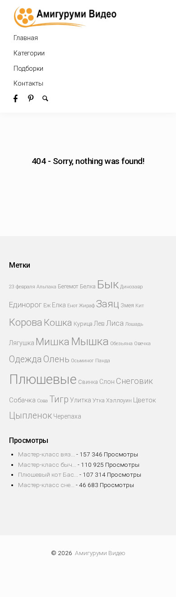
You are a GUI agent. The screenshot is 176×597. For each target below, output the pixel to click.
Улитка (80, 400)
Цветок (144, 400)
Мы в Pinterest (35, 98)
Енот (72, 306)
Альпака (46, 287)
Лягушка (21, 342)
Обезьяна (121, 343)
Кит (139, 306)
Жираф (87, 306)
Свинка (88, 381)
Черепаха (67, 416)
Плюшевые (43, 379)
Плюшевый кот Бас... (48, 474)
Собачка (22, 400)
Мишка (52, 341)
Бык (108, 284)
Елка (59, 305)
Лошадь (134, 324)
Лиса (115, 323)
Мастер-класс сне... (46, 484)
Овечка (142, 343)
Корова (25, 322)
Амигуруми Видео (100, 552)
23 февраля (22, 287)
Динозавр (131, 287)
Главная (26, 38)
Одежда (25, 359)
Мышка (90, 341)
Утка (99, 400)
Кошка (58, 322)
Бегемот (68, 286)
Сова (42, 401)
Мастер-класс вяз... (46, 454)
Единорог (25, 305)
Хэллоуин (119, 400)
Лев (99, 323)
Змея (127, 305)
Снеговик (134, 381)
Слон (107, 381)
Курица (83, 323)
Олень (56, 359)
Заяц (107, 304)
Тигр (59, 399)
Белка (88, 286)
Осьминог (82, 361)
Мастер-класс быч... (47, 464)
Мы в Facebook (21, 98)
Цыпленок (30, 415)
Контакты (28, 83)
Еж (47, 305)
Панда (102, 361)
